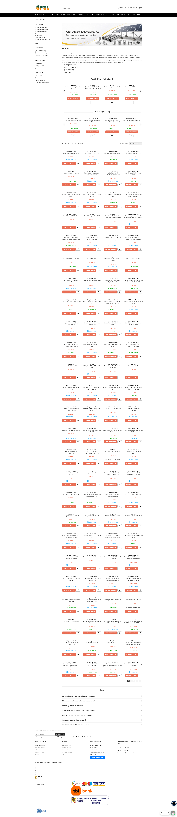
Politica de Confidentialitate (83, 737)
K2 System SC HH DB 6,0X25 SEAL (91, 366)
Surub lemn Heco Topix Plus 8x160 (92, 431)
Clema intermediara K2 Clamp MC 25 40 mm (92, 665)
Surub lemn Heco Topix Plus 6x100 (112, 345)
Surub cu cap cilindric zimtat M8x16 (71, 195)
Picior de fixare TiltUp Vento (133, 494)
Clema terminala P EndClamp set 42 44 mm (92, 579)
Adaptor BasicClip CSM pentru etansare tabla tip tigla (133, 281)
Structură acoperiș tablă (70, 66)
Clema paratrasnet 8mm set (73, 120)
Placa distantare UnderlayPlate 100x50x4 (92, 452)
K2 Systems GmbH (41, 68)
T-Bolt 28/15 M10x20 (92, 259)
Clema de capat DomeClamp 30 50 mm (92, 622)
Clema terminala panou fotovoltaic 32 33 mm (133, 579)
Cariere (113, 15)
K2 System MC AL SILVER (71, 516)
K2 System (39, 66)
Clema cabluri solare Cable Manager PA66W (133, 195)
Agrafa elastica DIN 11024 (133, 153)
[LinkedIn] (35, 770)
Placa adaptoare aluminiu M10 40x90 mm (112, 431)
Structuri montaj (68, 72)
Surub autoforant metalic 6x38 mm (92, 302)
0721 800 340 (124, 750)
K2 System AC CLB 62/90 (92, 516)
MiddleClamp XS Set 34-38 (113, 516)
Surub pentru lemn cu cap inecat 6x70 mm (133, 324)
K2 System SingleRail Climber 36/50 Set (71, 600)
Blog (138, 15)
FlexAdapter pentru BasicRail (92, 557)
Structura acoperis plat (41, 31)
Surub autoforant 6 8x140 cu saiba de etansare (92, 495)
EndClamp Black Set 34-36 (133, 600)
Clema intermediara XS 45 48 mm (92, 536)
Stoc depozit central (41, 82)
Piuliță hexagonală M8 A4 (112, 87)
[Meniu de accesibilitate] (174, 803)
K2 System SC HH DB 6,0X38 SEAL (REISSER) (91, 388)
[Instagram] (35, 774)
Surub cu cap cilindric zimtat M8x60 (92, 195)
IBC (35, 33)
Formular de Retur (67, 752)
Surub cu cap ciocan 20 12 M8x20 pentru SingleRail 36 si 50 (71, 238)
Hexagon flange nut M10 (71, 173)
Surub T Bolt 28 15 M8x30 (113, 237)
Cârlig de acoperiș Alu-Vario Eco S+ (73, 87)
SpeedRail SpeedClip (71, 366)
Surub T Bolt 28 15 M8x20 (71, 216)
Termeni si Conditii (40, 748)
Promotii (81, 15)
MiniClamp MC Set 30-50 (71, 621)
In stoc (38, 76)
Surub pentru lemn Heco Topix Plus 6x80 (112, 281)
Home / (37, 19)
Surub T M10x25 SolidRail (133, 259)
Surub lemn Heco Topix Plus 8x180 (71, 474)
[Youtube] (35, 768)
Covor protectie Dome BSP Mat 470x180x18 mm (92, 600)
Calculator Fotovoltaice (126, 15)
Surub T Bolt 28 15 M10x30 (71, 259)
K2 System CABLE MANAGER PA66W (112, 259)
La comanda (39, 80)
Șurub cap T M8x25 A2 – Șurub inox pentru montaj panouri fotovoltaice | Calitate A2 (93, 87)
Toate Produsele (41, 15)
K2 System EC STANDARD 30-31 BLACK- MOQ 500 (113, 622)
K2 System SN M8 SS (92, 473)
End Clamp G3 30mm (131, 87)
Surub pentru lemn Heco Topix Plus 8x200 (112, 495)
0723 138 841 (124, 748)
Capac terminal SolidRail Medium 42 (71, 324)
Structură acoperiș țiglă (70, 64)
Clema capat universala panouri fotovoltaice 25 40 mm (112, 121)
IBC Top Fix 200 (39, 35)
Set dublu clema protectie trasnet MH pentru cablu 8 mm (71, 665)
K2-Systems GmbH (40, 37)
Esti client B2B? (60, 15)
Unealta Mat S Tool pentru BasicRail (71, 452)
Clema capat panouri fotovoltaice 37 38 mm (112, 579)
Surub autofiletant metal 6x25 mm (92, 281)
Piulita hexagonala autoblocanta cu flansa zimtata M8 (113, 174)
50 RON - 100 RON (41, 53)
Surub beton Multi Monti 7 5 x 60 (92, 345)
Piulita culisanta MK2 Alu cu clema (71, 388)
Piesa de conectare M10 (112, 451)
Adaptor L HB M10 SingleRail (71, 430)
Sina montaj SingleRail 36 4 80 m (92, 121)
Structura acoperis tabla (41, 29)
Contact (37, 754)
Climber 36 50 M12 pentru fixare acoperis (71, 409)
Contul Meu (90, 15)
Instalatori (100, 15)
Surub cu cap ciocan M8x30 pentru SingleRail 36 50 (133, 238)
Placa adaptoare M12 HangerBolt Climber (133, 474)
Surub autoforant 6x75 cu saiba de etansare (133, 345)
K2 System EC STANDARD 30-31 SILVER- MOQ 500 (113, 474)
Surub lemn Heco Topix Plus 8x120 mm (112, 366)
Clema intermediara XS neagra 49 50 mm (133, 665)
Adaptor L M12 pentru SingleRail (133, 409)
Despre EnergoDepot (40, 745)
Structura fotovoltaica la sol (42, 39)
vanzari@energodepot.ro (128, 753)
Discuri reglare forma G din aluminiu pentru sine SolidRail (133, 217)
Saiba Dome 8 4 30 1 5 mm (92, 153)
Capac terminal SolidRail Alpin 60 (112, 388)
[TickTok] (35, 772)
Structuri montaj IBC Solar (71, 71)
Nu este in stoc (40, 78)
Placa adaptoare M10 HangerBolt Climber (71, 558)
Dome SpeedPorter (92, 642)
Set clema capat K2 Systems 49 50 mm (71, 579)
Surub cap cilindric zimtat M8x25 (133, 174)
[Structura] (102, 34)
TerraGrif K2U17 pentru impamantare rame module (112, 536)
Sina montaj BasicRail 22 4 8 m (131, 121)
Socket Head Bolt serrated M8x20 (113, 195)
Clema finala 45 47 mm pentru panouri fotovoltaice (133, 558)
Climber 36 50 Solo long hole (113, 409)
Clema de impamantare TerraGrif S (71, 643)
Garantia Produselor (67, 750)
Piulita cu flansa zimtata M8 (112, 153)
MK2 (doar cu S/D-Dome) (133, 366)
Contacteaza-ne (98, 757)
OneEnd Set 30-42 (112, 642)
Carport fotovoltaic (69, 69)
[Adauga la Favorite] (73, 102)
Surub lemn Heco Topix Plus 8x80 (112, 324)
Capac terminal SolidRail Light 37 (71, 281)
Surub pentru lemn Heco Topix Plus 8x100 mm (71, 345)
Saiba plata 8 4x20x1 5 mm (71, 153)
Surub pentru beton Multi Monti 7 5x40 (92, 324)
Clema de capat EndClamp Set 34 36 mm (112, 558)
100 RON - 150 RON (41, 55)
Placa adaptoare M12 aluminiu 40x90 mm (133, 431)
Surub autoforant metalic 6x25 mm (133, 302)
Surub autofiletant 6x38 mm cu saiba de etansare (112, 302)
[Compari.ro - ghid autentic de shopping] (41, 810)
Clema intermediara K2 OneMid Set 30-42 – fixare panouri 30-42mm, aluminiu (133, 643)
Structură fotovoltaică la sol (71, 67)
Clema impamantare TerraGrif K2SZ (133, 536)
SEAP (107, 15)
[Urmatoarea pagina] (140, 681)
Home (51, 15)
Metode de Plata (66, 745)
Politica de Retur (66, 748)
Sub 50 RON (39, 51)
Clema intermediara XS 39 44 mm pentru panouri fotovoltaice (71, 536)
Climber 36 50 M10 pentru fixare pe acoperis (133, 388)
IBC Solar (38, 63)
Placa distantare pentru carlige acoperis (92, 238)
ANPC (63, 754)
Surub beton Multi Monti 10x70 (133, 452)
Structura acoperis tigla (41, 27)
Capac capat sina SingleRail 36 (71, 301)
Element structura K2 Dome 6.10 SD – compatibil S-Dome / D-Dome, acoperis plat (133, 622)
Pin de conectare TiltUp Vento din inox (92, 409)
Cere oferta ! (71, 15)
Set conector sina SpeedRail (71, 494)
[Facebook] (35, 766)
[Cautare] (94, 8)
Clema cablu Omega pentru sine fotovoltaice (91, 174)
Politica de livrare (39, 752)
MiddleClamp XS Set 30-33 (133, 516)
